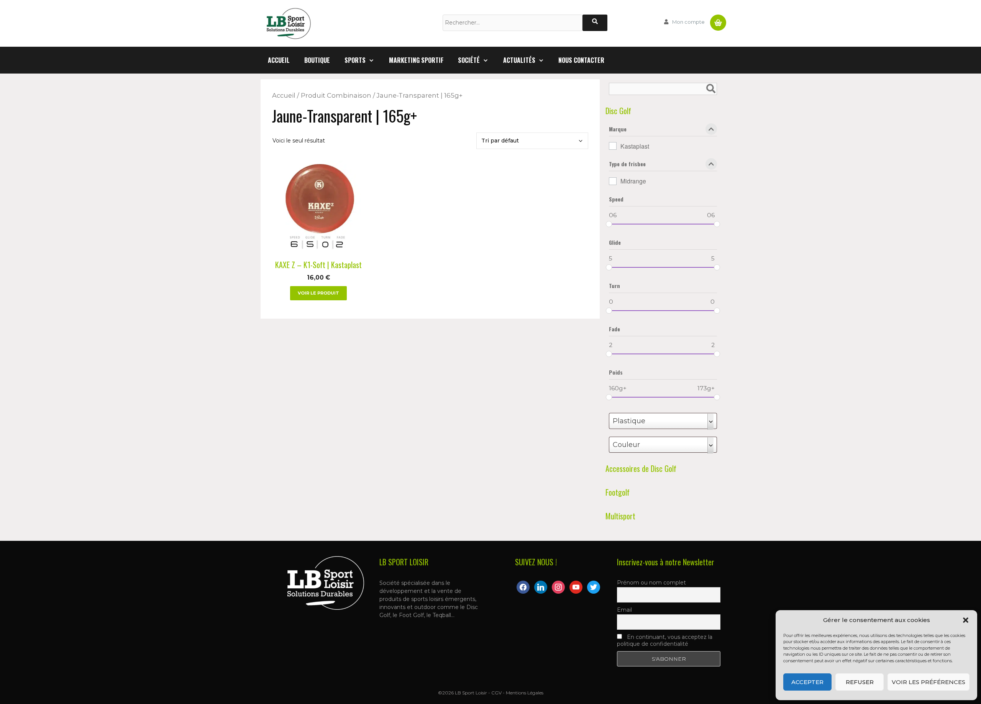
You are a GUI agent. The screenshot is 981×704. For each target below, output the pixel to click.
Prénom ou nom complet (651, 582)
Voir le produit (318, 293)
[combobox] (663, 421)
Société (469, 60)
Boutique (317, 60)
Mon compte (688, 22)
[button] (966, 620)
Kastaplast (634, 146)
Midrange (633, 181)
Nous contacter (581, 60)
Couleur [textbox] (626, 444)
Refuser (860, 682)
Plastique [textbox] (629, 421)
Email (624, 609)
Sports (355, 60)
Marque (618, 129)
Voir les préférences (928, 682)
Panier (718, 19)
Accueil (279, 60)
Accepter (807, 682)
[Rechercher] (594, 23)
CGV (496, 693)
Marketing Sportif (416, 60)
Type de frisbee (627, 164)
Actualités (519, 60)
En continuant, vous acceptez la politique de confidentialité (664, 640)
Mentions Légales (524, 693)
